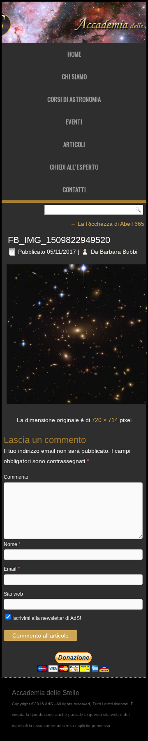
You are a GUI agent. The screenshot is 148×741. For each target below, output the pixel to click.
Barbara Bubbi (118, 251)
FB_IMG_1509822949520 (59, 240)
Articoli (74, 144)
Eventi (74, 121)
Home (74, 53)
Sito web (13, 594)
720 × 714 (105, 420)
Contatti (74, 189)
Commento (16, 477)
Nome (12, 544)
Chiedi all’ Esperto (74, 166)
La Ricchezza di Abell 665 (107, 223)
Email (12, 569)
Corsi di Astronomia (74, 98)
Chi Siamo (74, 76)
